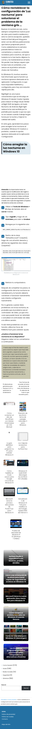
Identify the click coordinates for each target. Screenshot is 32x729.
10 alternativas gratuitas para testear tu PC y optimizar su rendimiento (8, 388)
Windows (6, 678)
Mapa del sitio (6, 724)
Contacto (5, 719)
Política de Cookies (8, 717)
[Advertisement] (16, 172)
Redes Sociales (8, 672)
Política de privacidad (8, 714)
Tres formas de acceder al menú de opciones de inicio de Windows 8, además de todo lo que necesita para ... (23, 388)
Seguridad (6, 675)
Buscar (3, 685)
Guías (5, 668)
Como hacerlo (7, 665)
